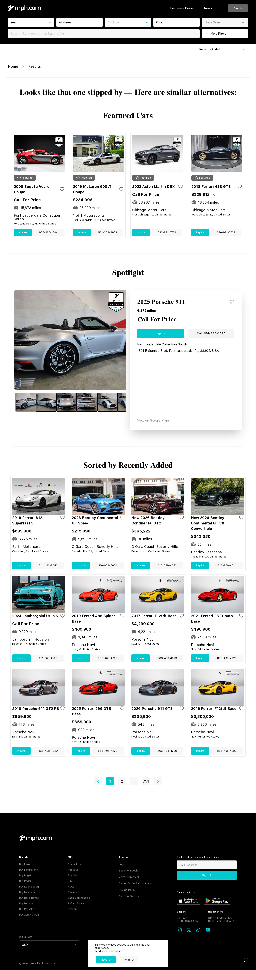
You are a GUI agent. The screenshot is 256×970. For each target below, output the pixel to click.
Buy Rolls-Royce (29, 898)
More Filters (218, 33)
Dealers (72, 892)
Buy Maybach (27, 892)
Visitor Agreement (129, 877)
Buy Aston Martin (29, 914)
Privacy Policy (127, 889)
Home (13, 66)
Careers (73, 909)
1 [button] (110, 781)
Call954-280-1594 (211, 333)
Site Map (73, 875)
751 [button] (146, 781)
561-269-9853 (107, 232)
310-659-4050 (107, 565)
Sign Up (207, 875)
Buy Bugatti (25, 875)
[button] (98, 781)
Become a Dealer (182, 8)
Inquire (23, 232)
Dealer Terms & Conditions (135, 883)
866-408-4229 (107, 658)
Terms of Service (129, 896)
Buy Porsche (26, 909)
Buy (70, 881)
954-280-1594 (48, 232)
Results (34, 66)
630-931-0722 (167, 232)
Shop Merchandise (79, 898)
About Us (73, 869)
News (208, 8)
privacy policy (114, 951)
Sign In (238, 8)
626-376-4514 (226, 565)
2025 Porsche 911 (161, 302)
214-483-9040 (48, 565)
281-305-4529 (48, 658)
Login (122, 864)
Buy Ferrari (25, 864)
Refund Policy (76, 903)
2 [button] (122, 781)
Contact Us (74, 864)
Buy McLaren (26, 903)
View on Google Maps (153, 420)
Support (181, 912)
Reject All (129, 959)
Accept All (106, 959)
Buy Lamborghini (29, 869)
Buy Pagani (25, 881)
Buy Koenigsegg (29, 886)
